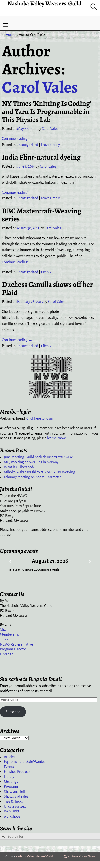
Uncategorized (27, 145)
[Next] (90, 561)
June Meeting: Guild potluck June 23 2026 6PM (38, 457)
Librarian (6, 654)
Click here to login (39, 418)
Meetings (11, 782)
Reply (46, 272)
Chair (4, 629)
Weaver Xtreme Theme (82, 856)
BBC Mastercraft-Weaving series (41, 215)
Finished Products (17, 772)
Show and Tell (14, 791)
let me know (56, 438)
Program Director (13, 649)
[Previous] (10, 561)
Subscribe (13, 712)
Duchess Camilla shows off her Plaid (47, 288)
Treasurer (7, 639)
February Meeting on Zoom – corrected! (33, 477)
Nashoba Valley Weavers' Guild (34, 856)
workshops (12, 816)
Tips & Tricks (13, 801)
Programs (11, 786)
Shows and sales (16, 796)
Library (9, 777)
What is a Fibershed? (19, 467)
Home (10, 35)
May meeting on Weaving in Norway (31, 462)
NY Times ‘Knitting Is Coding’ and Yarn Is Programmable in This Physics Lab (46, 111)
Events (9, 767)
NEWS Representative (16, 644)
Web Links (11, 811)
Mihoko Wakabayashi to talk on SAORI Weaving (39, 472)
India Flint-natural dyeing (41, 157)
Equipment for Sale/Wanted (25, 762)
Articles (9, 757)
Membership (9, 634)
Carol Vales (40, 87)
